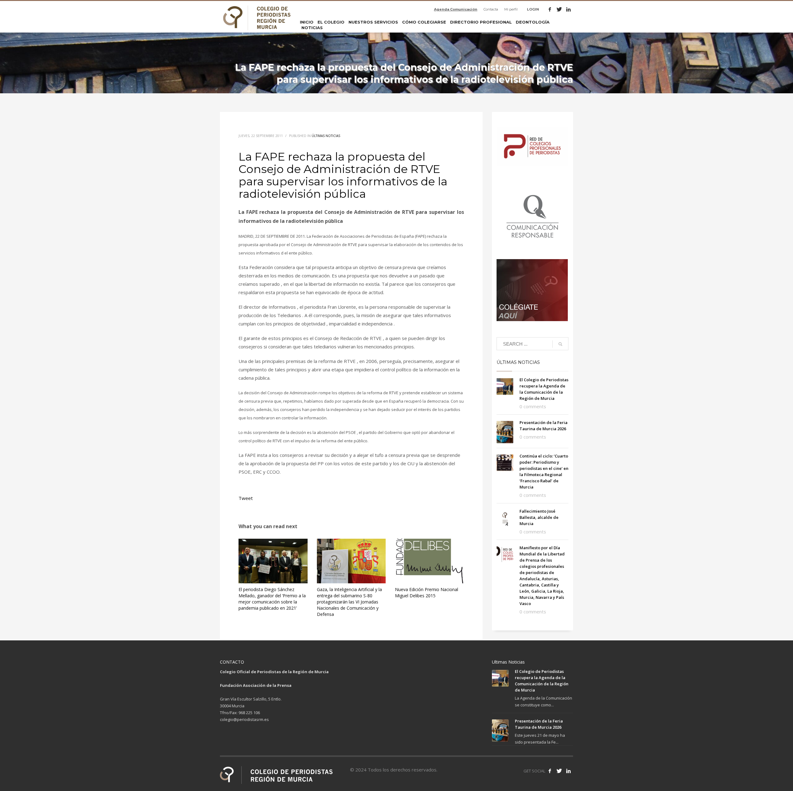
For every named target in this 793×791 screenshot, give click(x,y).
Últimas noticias (326, 136)
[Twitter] (559, 9)
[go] (560, 344)
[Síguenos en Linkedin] (568, 771)
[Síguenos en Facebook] (549, 771)
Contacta (491, 9)
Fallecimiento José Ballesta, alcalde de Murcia (539, 517)
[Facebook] (549, 9)
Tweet (246, 498)
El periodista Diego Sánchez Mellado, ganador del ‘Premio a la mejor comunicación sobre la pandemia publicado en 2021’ (272, 598)
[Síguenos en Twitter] (559, 771)
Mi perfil (511, 9)
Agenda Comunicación (455, 9)
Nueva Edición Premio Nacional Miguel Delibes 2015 (426, 592)
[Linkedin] (568, 9)
